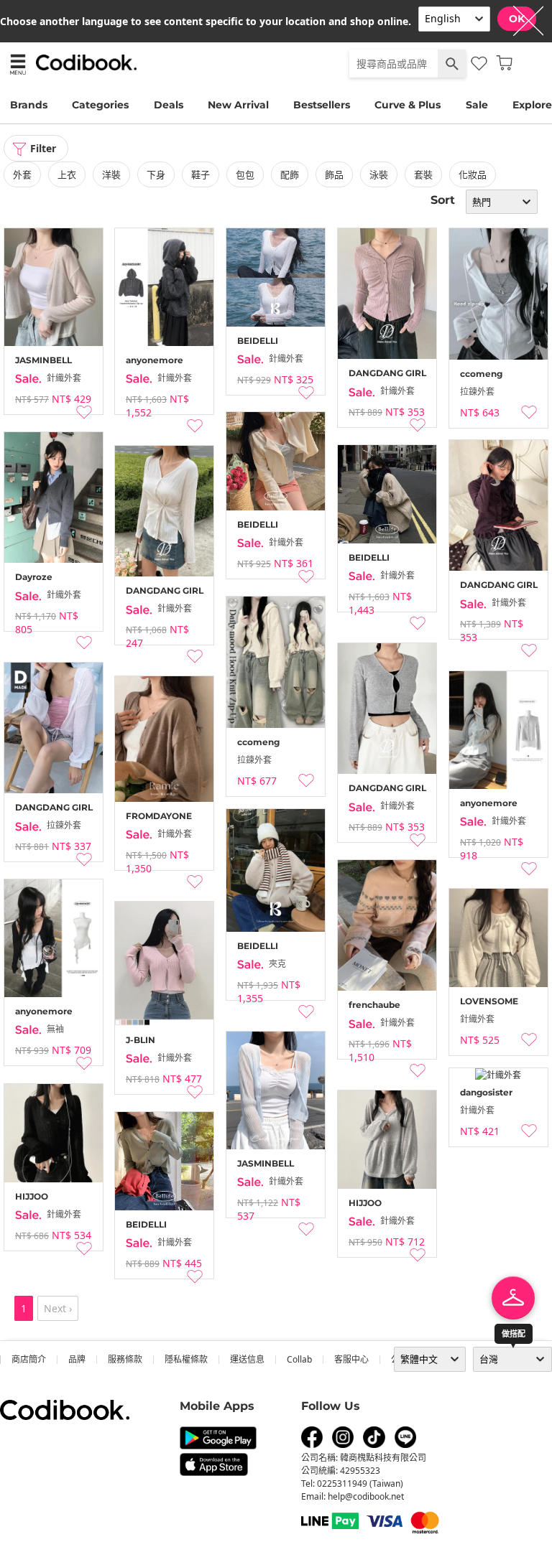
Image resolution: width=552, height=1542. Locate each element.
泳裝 (378, 174)
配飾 (289, 174)
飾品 (334, 174)
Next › (58, 1308)
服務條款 (125, 1359)
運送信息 (247, 1359)
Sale (477, 104)
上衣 (67, 174)
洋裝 (111, 174)
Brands (28, 104)
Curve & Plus (407, 104)
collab (299, 1359)
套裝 (423, 174)
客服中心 (351, 1359)
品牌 (77, 1359)
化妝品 (473, 174)
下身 (156, 174)
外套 (22, 174)
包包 (245, 174)
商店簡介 (29, 1359)
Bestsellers (321, 104)
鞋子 (200, 174)
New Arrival (238, 104)
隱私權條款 (186, 1359)
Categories (100, 104)
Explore (532, 104)
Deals (168, 104)
